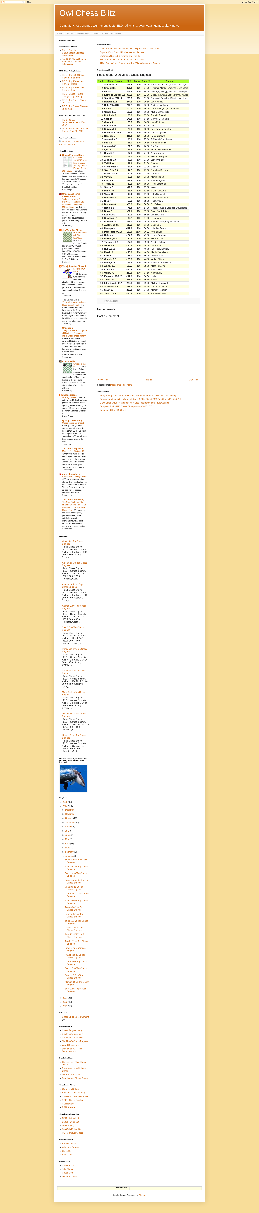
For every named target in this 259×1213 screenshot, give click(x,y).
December (70, 810)
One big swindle (69, 397)
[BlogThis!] (108, 301)
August (68, 827)
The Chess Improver (72, 448)
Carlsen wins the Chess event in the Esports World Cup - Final (129, 48)
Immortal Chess (69, 1176)
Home (59, 33)
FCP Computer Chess (72, 1133)
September (70, 822)
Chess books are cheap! (73, 423)
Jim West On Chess (72, 230)
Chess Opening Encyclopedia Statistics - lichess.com (74, 52)
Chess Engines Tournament (75, 1017)
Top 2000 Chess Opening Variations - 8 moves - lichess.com (74, 61)
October (69, 818)
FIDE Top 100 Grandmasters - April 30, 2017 (73, 122)
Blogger (142, 1195)
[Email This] (106, 301)
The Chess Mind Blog (73, 499)
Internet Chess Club (71, 1074)
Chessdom (67, 328)
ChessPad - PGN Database (75, 1096)
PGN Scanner (68, 1107)
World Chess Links (71, 1045)
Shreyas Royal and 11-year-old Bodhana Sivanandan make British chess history (138, 395)
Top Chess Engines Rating (77, 33)
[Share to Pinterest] (116, 301)
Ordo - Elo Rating (70, 1089)
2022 (65, 1002)
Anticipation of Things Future (74, 476)
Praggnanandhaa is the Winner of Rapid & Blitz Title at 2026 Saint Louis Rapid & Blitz (141, 399)
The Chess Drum (70, 300)
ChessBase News (71, 194)
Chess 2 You (68, 1165)
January (69, 856)
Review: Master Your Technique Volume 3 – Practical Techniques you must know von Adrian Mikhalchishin (73, 201)
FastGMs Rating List (71, 1129)
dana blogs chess (71, 474)
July (67, 831)
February (69, 852)
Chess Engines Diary (73, 155)
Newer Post (103, 380)
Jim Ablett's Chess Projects (75, 1041)
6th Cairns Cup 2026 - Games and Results (120, 56)
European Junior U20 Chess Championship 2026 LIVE (126, 406)
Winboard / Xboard (71, 1147)
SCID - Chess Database (73, 1100)
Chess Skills (68, 361)
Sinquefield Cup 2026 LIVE (113, 410)
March (68, 848)
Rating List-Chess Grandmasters (107, 33)
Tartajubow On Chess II (74, 266)
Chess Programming (72, 1030)
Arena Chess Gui (70, 1143)
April (67, 843)
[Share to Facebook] (113, 301)
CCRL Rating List (70, 1118)
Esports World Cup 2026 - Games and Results (122, 52)
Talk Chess (67, 1169)
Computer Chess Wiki (72, 1038)
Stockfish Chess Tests (72, 1034)
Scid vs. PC (67, 1155)
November (70, 814)
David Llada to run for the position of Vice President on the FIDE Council (134, 403)
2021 (65, 1006)
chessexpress (69, 395)
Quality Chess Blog (72, 420)
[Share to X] (111, 301)
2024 (65, 806)
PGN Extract (68, 1104)
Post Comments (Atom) (121, 385)
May (67, 839)
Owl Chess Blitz (87, 13)
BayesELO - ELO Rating (73, 1093)
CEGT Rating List (70, 1122)
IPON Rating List (70, 1125)
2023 (65, 998)
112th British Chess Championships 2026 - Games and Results (130, 63)
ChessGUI (67, 1151)
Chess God (67, 1173)
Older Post (194, 380)
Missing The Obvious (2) (73, 451)
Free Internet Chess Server (75, 1078)
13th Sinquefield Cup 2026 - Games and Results (123, 60)
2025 (65, 802)
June (67, 835)
